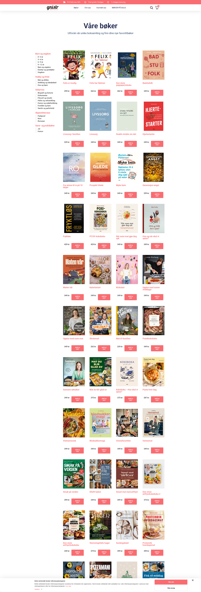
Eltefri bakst (95, 492)
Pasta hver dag (150, 390)
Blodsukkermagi (97, 441)
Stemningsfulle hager (100, 543)
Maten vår (67, 287)
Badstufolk (148, 83)
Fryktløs (67, 236)
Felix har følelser (97, 83)
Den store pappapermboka (123, 84)
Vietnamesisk (69, 441)
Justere (37, 589)
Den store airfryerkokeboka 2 (151, 493)
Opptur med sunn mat (73, 339)
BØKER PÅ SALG (119, 7)
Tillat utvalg (171, 588)
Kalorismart (95, 287)
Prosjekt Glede (96, 185)
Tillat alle (171, 582)
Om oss (88, 7)
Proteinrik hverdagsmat (149, 544)
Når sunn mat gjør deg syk (126, 237)
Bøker (76, 7)
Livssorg (93, 134)
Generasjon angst (151, 185)
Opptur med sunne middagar (151, 288)
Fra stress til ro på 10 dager (72, 186)
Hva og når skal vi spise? (151, 237)
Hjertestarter (149, 134)
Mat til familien (123, 339)
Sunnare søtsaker (71, 390)
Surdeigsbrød (122, 543)
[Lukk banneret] (193, 580)
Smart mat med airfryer (127, 492)
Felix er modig (69, 83)
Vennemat (147, 441)
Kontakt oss (101, 7)
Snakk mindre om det (126, 134)
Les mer (68, 586)
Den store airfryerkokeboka (71, 544)
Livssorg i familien (71, 134)
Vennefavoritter (123, 441)
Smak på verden (70, 492)
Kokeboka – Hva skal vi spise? (127, 391)
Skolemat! (94, 339)
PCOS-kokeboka (97, 236)
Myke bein (121, 185)
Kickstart (120, 287)
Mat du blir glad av (98, 390)
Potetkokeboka (150, 339)
